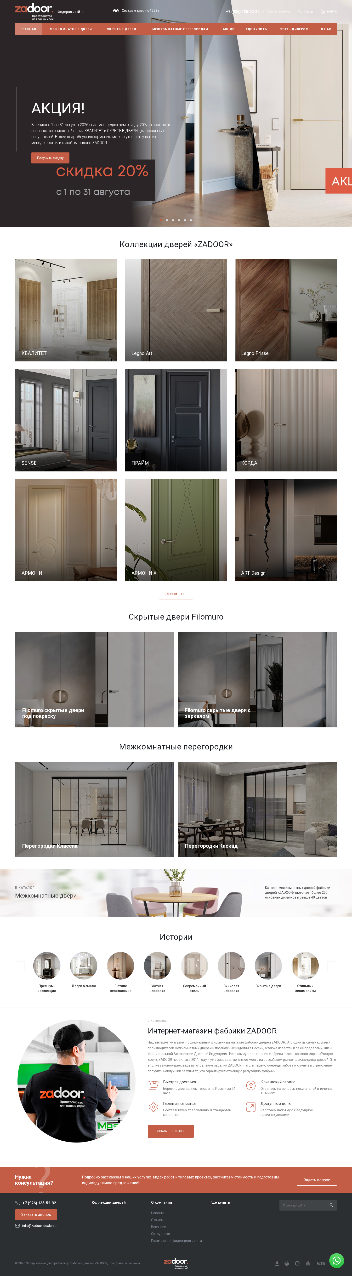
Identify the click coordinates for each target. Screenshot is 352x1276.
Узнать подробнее (171, 1131)
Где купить (220, 1202)
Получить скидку (50, 158)
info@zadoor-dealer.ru (39, 1226)
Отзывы (157, 1220)
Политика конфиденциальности (176, 1241)
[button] (161, 220)
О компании (161, 1202)
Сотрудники (160, 1234)
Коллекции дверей (109, 1202)
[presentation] (24, 113)
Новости (157, 1213)
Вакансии (158, 1227)
